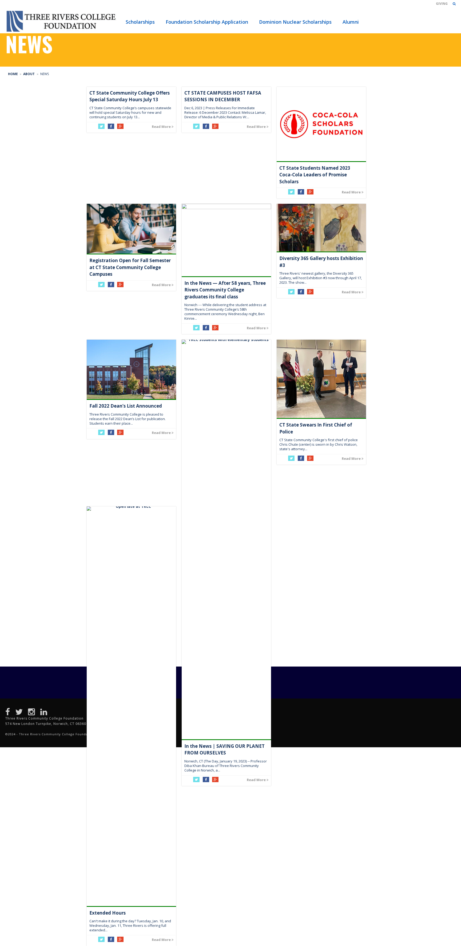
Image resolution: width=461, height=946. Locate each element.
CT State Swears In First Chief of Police (315, 428)
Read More (162, 126)
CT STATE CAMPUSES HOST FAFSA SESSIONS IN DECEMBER (222, 96)
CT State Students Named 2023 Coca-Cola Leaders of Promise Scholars (314, 175)
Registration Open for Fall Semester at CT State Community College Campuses (130, 267)
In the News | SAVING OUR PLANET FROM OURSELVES (224, 749)
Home (13, 74)
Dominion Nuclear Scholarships (295, 22)
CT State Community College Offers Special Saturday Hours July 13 (129, 96)
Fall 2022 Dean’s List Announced (125, 406)
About (29, 74)
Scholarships (140, 22)
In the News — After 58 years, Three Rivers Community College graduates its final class (225, 290)
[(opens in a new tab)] (131, 229)
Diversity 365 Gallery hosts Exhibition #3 (321, 261)
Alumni (351, 22)
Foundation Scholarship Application (207, 22)
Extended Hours (107, 913)
